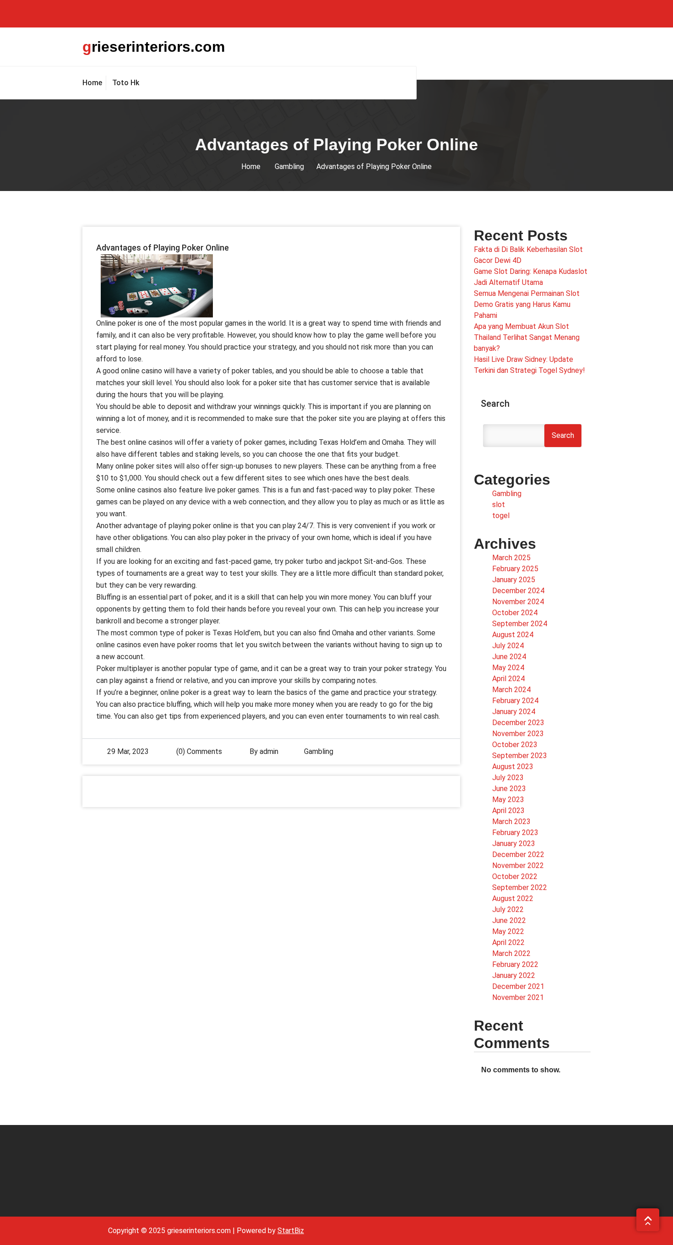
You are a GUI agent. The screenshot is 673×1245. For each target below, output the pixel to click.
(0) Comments (198, 751)
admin (269, 751)
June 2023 (509, 788)
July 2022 (508, 909)
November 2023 (518, 733)
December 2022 (518, 854)
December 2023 (518, 722)
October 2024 (514, 612)
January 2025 (513, 579)
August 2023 (512, 766)
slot (498, 504)
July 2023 (508, 777)
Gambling (289, 166)
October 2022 (514, 876)
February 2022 (515, 964)
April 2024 (508, 678)
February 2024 (515, 700)
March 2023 (511, 821)
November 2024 (518, 601)
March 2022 (511, 953)
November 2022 (518, 865)
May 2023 (508, 799)
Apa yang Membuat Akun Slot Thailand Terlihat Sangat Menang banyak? (527, 337)
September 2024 (519, 623)
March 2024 (511, 689)
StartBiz (290, 1230)
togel (501, 515)
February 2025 (515, 568)
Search (495, 403)
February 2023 (515, 832)
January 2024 (513, 711)
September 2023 (519, 755)
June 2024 (509, 656)
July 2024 (508, 645)
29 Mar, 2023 (128, 751)
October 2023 (514, 744)
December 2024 (518, 590)
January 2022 (513, 975)
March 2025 (511, 557)
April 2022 (508, 942)
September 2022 (519, 887)
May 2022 (508, 931)
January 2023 (513, 843)
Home (251, 166)
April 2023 (508, 810)
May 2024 (508, 667)
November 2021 (518, 997)
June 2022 (509, 920)
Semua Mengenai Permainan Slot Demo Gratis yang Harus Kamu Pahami (527, 304)
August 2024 (512, 634)
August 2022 (512, 898)
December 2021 (518, 986)
